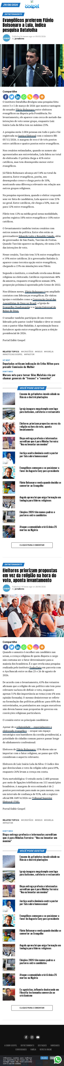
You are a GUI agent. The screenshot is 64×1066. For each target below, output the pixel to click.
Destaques (42, 1045)
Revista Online (46, 1049)
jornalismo (19, 39)
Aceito (44, 1058)
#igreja (49, 352)
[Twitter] (11, 97)
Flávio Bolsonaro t (35, 291)
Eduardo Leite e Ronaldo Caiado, (37, 236)
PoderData (35, 667)
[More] (42, 97)
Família (33, 1049)
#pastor (29, 355)
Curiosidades (21, 1049)
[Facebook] (5, 97)
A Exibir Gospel (10, 1045)
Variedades (55, 1045)
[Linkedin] (18, 97)
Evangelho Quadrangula (16, 307)
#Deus (39, 352)
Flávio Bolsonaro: (26, 749)
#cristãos (27, 352)
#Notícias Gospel (13, 355)
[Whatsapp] (24, 97)
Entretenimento (27, 1045)
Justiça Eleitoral (27, 135)
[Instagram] (36, 97)
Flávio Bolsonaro (25, 109)
